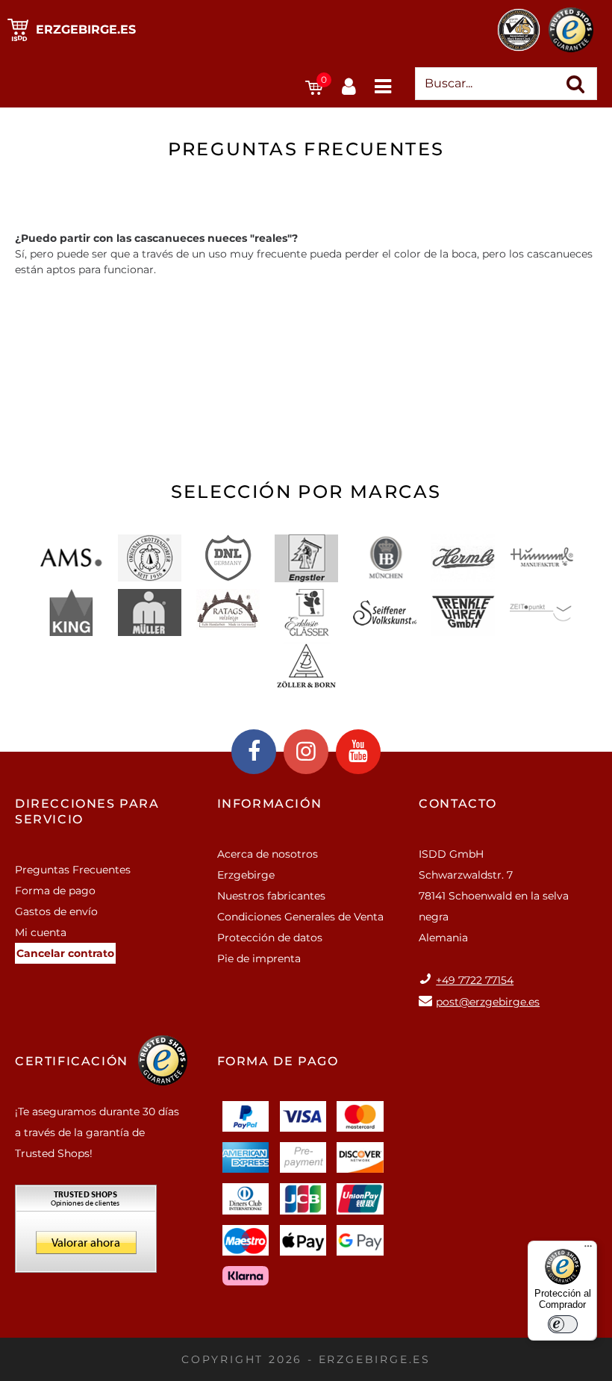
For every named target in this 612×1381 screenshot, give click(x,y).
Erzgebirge (246, 875)
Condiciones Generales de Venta (300, 916)
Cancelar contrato (65, 953)
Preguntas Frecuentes (73, 869)
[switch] (563, 1324)
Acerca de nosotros (267, 854)
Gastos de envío (56, 911)
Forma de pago (55, 890)
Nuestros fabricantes (271, 896)
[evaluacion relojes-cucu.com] (86, 1234)
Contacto (458, 804)
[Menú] (588, 1250)
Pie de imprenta (259, 958)
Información (269, 804)
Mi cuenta (40, 932)
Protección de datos (269, 937)
